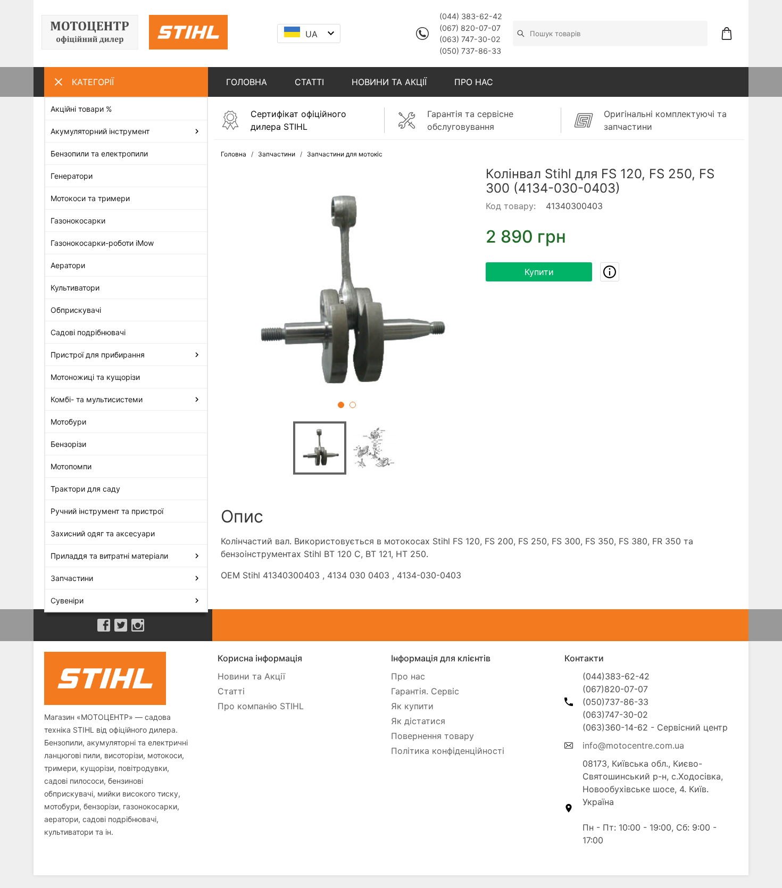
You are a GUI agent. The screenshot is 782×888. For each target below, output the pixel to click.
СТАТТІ (309, 82)
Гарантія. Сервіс (425, 691)
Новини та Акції (251, 676)
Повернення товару (432, 736)
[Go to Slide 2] (353, 405)
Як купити (412, 706)
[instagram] (137, 625)
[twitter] (120, 625)
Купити (539, 272)
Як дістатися (418, 721)
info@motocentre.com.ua (633, 745)
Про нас (408, 676)
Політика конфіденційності (447, 750)
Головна (233, 154)
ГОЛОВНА (246, 82)
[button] (347, 293)
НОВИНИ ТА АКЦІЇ (389, 82)
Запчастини (276, 154)
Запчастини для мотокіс (344, 154)
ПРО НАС (473, 82)
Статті (231, 691)
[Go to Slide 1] (341, 405)
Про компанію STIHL (261, 706)
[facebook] (103, 625)
